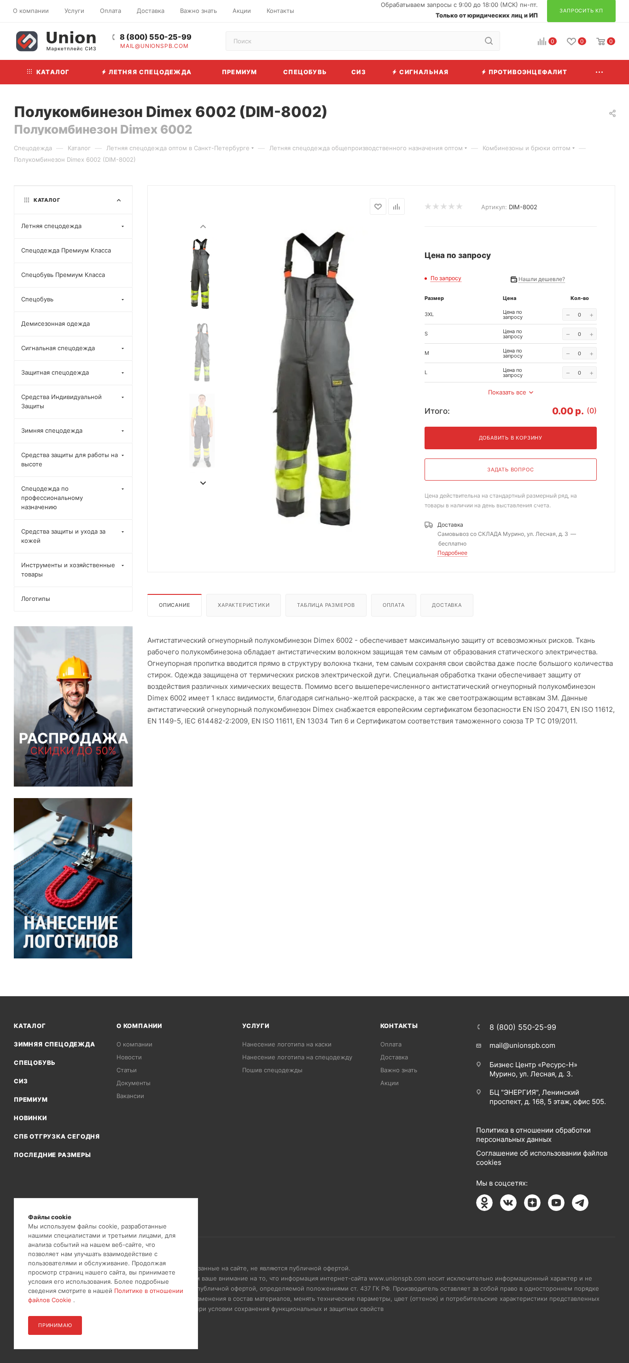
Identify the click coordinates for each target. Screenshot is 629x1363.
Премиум (31, 1099)
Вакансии (130, 1095)
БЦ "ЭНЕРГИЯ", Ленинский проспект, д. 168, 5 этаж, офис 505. (547, 1097)
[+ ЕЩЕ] (599, 72)
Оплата (394, 605)
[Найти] (489, 41)
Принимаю (55, 1325)
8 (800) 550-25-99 (156, 37)
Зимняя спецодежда (54, 1044)
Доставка (446, 605)
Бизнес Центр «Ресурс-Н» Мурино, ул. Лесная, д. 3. (533, 1069)
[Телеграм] (580, 1202)
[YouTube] (556, 1202)
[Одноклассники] (484, 1202)
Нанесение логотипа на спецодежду (297, 1057)
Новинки (30, 1118)
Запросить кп (622, 75)
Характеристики (243, 605)
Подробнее (452, 552)
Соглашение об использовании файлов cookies (541, 1158)
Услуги (255, 1025)
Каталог (30, 1025)
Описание (174, 605)
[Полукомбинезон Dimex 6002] (323, 381)
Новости (129, 1057)
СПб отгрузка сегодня (57, 1136)
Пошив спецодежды (272, 1070)
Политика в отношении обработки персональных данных (533, 1135)
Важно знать (398, 1070)
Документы (133, 1083)
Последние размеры (52, 1154)
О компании (139, 1025)
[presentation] (202, 226)
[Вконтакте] (508, 1202)
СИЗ (21, 1081)
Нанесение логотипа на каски (287, 1044)
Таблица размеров (326, 605)
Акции (389, 1083)
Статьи (126, 1070)
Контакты (399, 1025)
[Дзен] (532, 1202)
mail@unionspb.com (154, 46)
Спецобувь (35, 1062)
